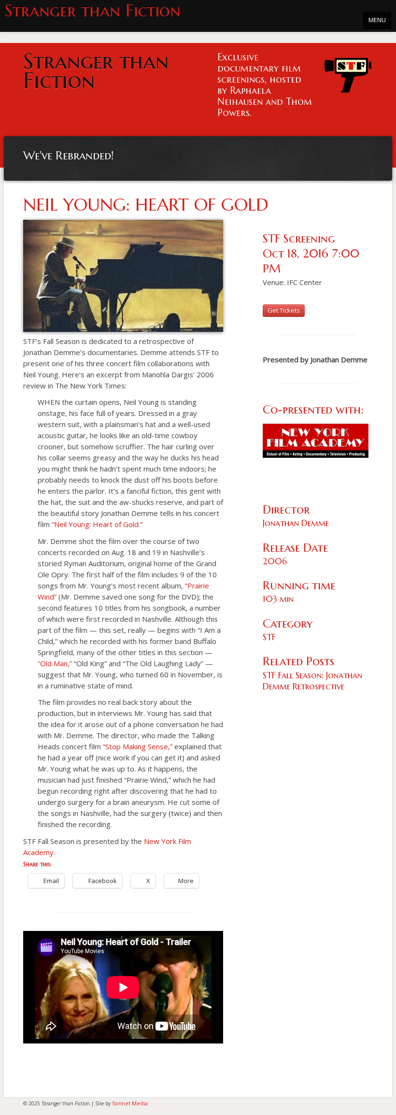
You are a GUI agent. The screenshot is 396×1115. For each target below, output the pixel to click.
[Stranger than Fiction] (348, 73)
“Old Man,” (55, 663)
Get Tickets (284, 310)
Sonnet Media (130, 1103)
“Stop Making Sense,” (137, 746)
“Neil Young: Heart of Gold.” (97, 524)
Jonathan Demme (296, 523)
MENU (377, 19)
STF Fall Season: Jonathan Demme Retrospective (312, 681)
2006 (275, 561)
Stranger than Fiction (93, 10)
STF (269, 637)
